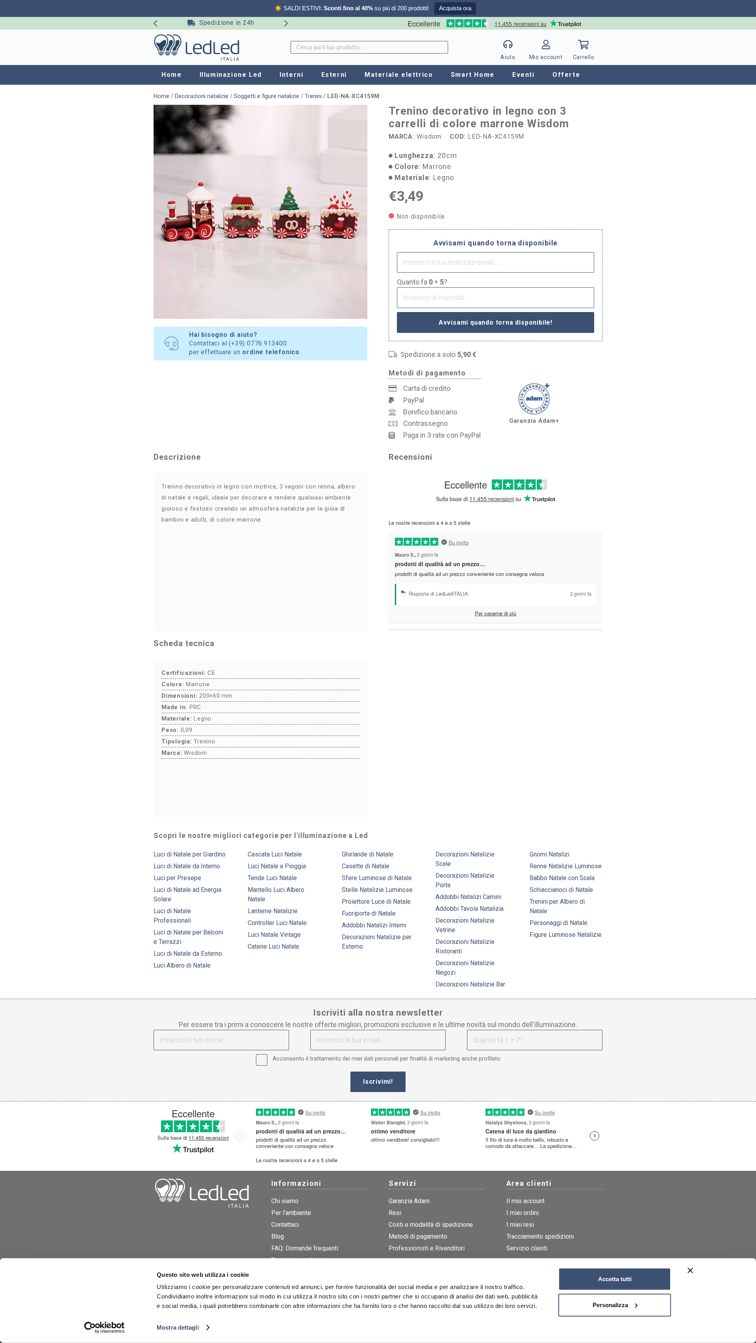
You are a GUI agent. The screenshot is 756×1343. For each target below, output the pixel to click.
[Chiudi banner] (690, 1270)
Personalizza (610, 1304)
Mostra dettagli (178, 1327)
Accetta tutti (615, 1279)
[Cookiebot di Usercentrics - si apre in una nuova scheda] (104, 1328)
